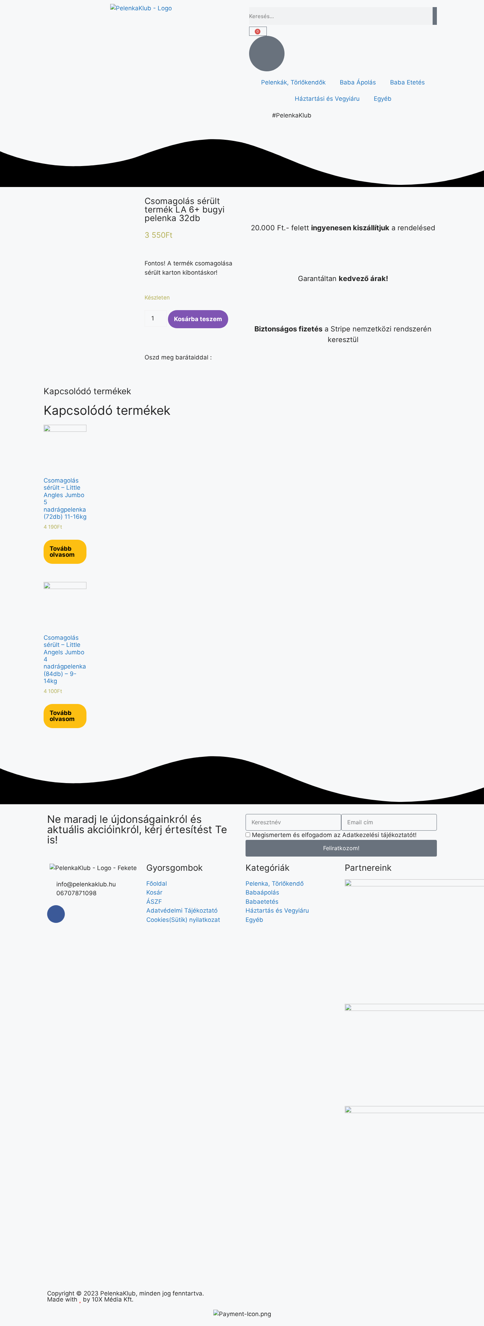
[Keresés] (435, 16)
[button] (147, 365)
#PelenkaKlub (291, 115)
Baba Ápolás (358, 82)
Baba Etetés (407, 82)
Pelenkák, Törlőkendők (293, 82)
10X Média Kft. (113, 1299)
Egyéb (383, 98)
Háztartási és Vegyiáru (327, 98)
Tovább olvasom (62, 551)
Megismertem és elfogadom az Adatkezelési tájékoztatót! (334, 834)
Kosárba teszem (198, 319)
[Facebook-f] (56, 914)
